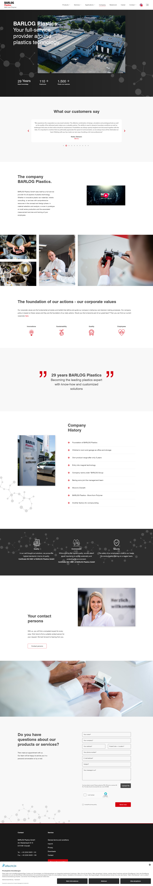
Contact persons (37, 646)
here (26, 316)
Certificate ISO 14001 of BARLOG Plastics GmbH (76, 562)
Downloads (52, 851)
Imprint (50, 844)
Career (123, 5)
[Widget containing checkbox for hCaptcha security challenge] (95, 795)
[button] (63, 145)
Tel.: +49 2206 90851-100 (27, 852)
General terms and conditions (58, 840)
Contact (132, 5)
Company (102, 5)
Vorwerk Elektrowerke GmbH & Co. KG (76, 132)
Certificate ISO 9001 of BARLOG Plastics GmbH (36, 559)
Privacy (50, 847)
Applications (89, 5)
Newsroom (113, 5)
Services (77, 5)
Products (65, 5)
